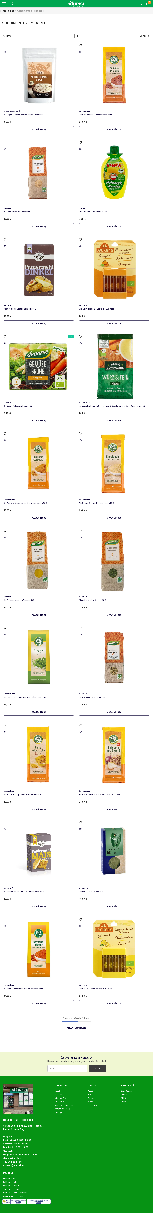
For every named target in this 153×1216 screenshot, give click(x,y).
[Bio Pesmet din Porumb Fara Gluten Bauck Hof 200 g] (38, 852)
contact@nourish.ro (13, 1165)
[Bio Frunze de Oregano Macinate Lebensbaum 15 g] (38, 658)
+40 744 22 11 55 (12, 1161)
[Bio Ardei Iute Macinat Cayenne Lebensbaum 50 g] (38, 949)
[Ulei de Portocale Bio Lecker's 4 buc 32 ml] (114, 269)
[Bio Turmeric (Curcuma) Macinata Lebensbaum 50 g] (38, 464)
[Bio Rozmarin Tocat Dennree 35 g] (114, 658)
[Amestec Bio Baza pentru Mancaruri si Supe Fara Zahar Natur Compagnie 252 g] (114, 366)
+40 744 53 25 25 (28, 1154)
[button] (73, 36)
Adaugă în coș (39, 129)
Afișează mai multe (76, 1028)
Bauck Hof (8, 305)
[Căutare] (12, 4)
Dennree (7, 208)
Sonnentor (83, 888)
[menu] (4, 4)
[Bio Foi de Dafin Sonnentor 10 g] (114, 852)
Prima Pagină (7, 10)
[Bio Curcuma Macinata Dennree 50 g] (38, 561)
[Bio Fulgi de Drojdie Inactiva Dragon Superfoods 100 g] (38, 75)
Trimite (97, 1068)
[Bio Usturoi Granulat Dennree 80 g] (38, 172)
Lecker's (83, 305)
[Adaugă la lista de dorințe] (5, 45)
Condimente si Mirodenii (30, 10)
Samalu (82, 208)
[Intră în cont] (140, 3)
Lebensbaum (84, 111)
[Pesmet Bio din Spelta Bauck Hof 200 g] (38, 269)
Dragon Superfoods (12, 111)
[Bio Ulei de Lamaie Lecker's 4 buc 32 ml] (114, 949)
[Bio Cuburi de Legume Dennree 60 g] (38, 366)
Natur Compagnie (86, 403)
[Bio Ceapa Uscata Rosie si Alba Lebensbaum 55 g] (114, 755)
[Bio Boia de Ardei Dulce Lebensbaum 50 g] (114, 75)
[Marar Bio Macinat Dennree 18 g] (114, 561)
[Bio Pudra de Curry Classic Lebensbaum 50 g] (38, 755)
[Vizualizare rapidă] (5, 52)
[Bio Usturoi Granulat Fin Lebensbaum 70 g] (114, 464)
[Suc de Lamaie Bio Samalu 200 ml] (114, 172)
